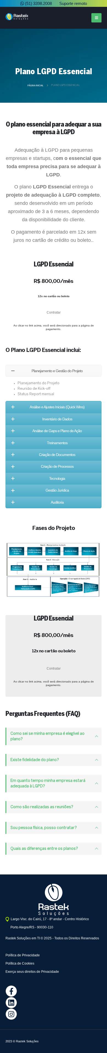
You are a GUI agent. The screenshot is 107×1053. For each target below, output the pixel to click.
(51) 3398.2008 (38, 3)
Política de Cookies (19, 963)
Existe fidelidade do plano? (34, 760)
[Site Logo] (16, 17)
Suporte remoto (72, 3)
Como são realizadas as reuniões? (41, 807)
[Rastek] (53, 1014)
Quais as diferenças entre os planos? (44, 849)
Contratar (54, 312)
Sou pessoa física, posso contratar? (43, 828)
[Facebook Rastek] (53, 991)
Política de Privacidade (22, 955)
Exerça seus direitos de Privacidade (32, 972)
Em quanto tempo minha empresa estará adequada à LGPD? (47, 783)
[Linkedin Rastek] (53, 1002)
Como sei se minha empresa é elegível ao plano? (47, 736)
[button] (96, 17)
